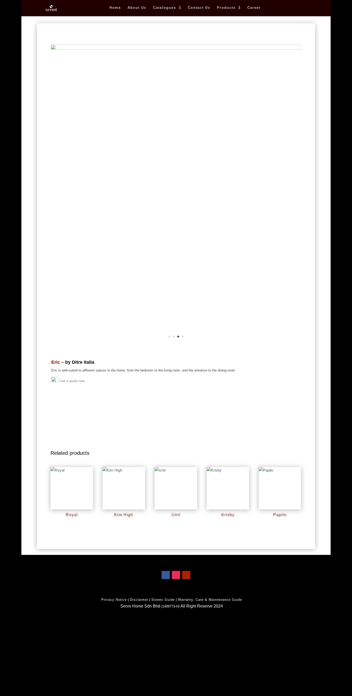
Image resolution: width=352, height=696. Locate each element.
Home (115, 8)
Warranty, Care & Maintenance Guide (210, 600)
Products (226, 8)
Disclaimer (139, 600)
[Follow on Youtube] (186, 575)
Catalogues (164, 8)
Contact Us (199, 8)
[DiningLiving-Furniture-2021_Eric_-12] (176, 48)
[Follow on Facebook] (166, 575)
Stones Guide (163, 600)
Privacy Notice (114, 600)
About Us (137, 8)
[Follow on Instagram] (176, 575)
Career (254, 8)
